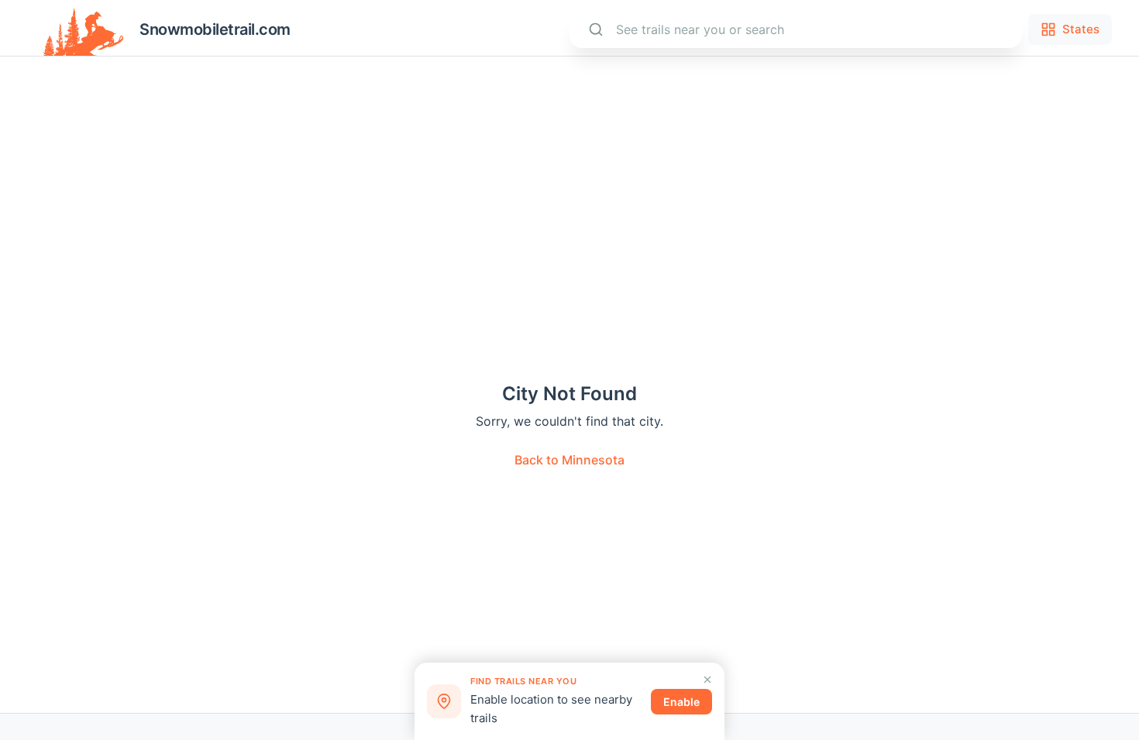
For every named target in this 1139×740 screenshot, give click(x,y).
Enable (681, 701)
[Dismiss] (707, 679)
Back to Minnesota (569, 460)
